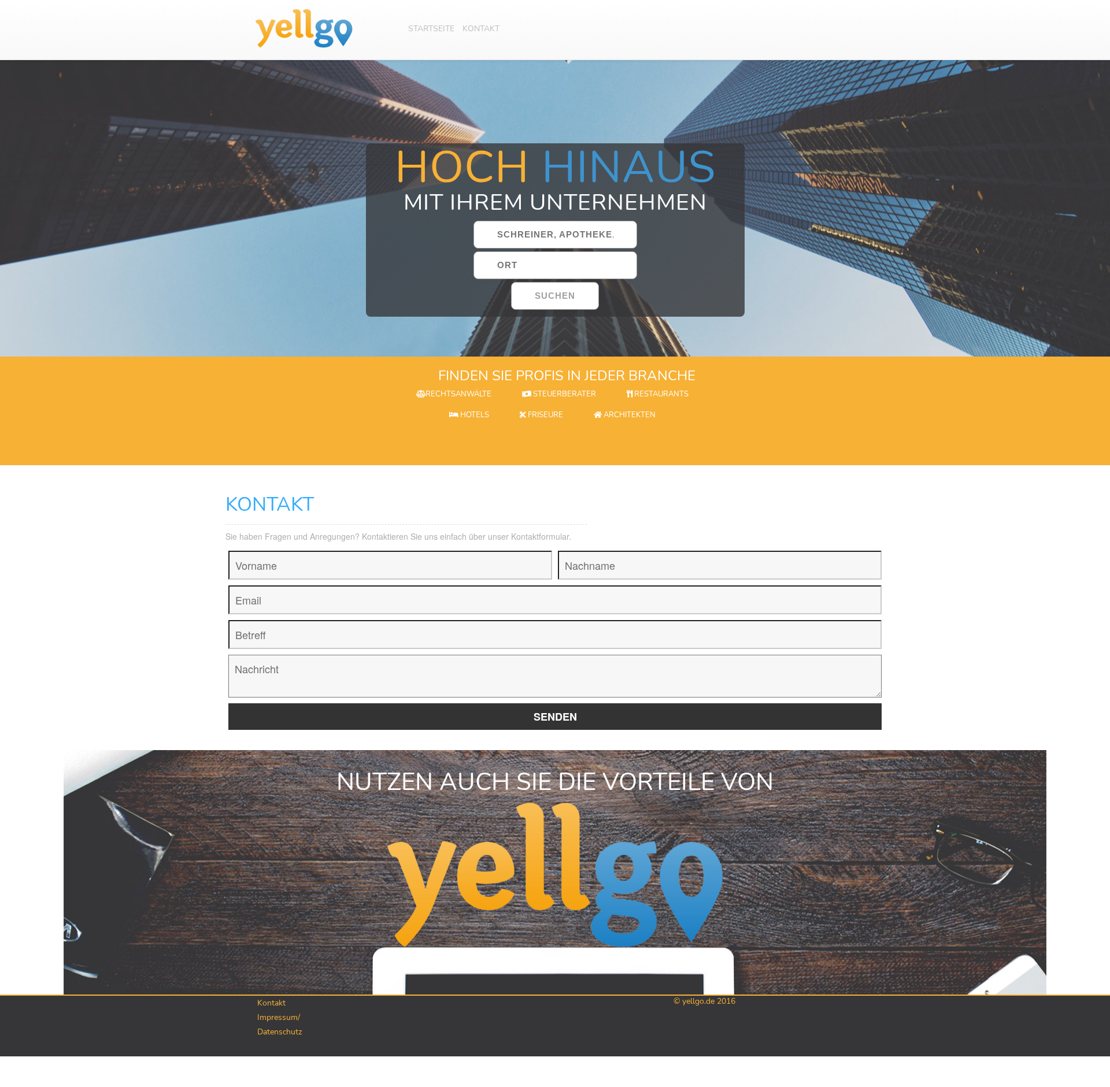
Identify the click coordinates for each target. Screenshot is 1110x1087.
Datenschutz (279, 1031)
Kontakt (481, 28)
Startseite (431, 28)
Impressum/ (278, 1017)
